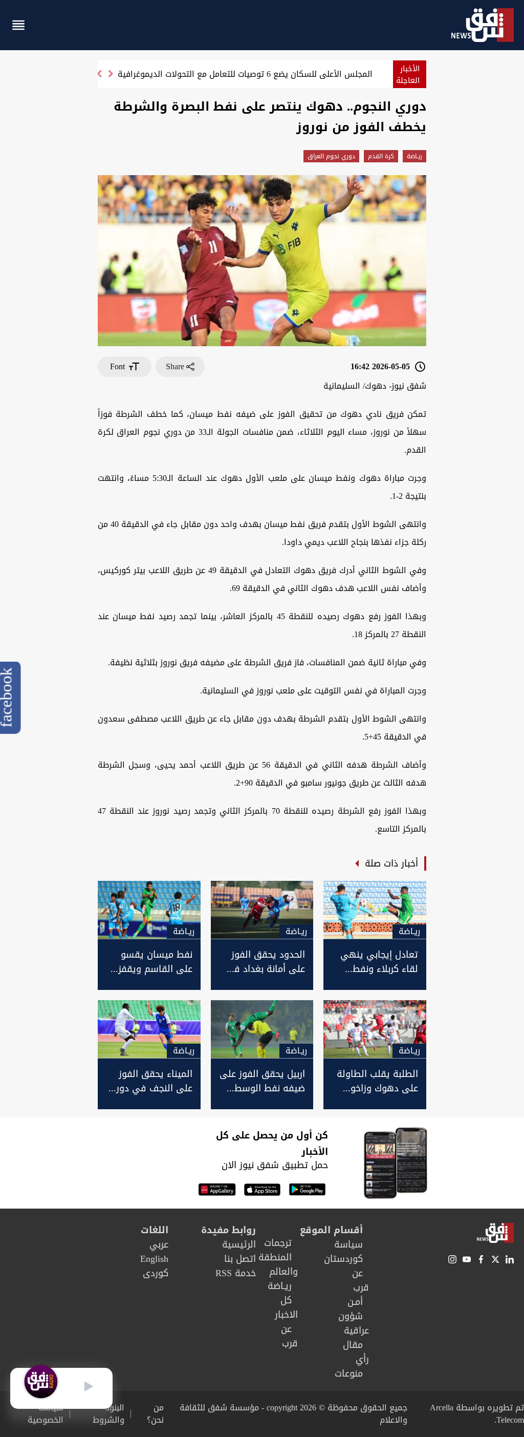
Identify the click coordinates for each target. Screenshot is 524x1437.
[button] (99, 78)
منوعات (349, 1373)
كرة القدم (381, 156)
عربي (158, 1244)
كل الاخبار (286, 1307)
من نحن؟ (155, 1414)
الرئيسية (239, 1244)
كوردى (155, 1273)
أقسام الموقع (331, 1230)
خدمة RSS (235, 1273)
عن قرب (360, 1280)
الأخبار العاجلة (408, 74)
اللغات (154, 1230)
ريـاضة (414, 156)
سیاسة (348, 1244)
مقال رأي (356, 1352)
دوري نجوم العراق (331, 156)
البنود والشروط (108, 1414)
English (154, 1258)
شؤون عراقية (353, 1323)
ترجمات (278, 1243)
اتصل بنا (240, 1258)
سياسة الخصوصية (45, 1414)
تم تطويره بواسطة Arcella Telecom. (477, 1414)
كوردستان (343, 1258)
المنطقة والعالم (278, 1264)
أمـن (355, 1302)
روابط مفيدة (228, 1230)
